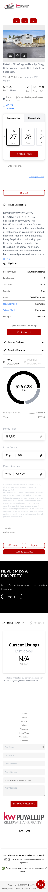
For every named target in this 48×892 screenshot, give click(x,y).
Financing (24, 729)
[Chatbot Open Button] (40, 884)
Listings (24, 717)
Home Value (24, 733)
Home (24, 713)
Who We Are (24, 737)
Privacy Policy (7, 889)
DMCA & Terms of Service (26, 889)
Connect (24, 741)
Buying (24, 721)
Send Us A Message (24, 804)
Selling (24, 725)
